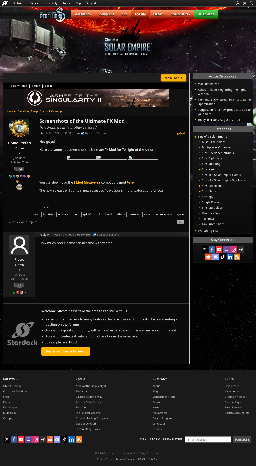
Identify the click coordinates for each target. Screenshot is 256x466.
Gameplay (83, 14)
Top (184, 234)
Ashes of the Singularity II (91, 386)
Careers (156, 402)
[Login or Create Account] (238, 3)
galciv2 (87, 214)
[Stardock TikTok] (222, 256)
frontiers (48, 214)
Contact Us (158, 423)
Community (50, 3)
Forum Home (19, 86)
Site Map (154, 459)
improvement (164, 214)
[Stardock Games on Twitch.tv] (226, 249)
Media (158, 14)
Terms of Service (125, 459)
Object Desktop (12, 386)
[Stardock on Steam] (240, 249)
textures (134, 214)
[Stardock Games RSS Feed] (237, 256)
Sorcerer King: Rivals (88, 429)
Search (36, 86)
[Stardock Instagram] (233, 249)
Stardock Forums (95, 133)
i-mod (108, 214)
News (66, 3)
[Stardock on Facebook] (212, 249)
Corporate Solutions (15, 391)
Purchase (206, 14)
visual (147, 214)
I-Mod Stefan (19, 142)
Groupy (7, 418)
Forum (140, 14)
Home (9, 111)
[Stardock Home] (5, 3)
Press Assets (159, 413)
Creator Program (162, 418)
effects (121, 214)
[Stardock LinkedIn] (230, 256)
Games (34, 3)
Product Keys (233, 402)
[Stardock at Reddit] (208, 256)
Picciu (19, 259)
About (156, 386)
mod (75, 214)
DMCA (141, 459)
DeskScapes (10, 407)
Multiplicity (9, 413)
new (35, 214)
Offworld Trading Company (92, 418)
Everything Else (26, 111)
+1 (19, 285)
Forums (157, 429)
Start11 (7, 397)
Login (48, 86)
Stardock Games (49, 111)
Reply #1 (45, 235)
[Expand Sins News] (200, 170)
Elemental (81, 391)
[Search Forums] (251, 3)
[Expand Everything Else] (195, 231)
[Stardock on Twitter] (204, 249)
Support (91, 3)
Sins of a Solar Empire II (89, 402)
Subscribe (242, 439)
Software (18, 3)
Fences (7, 402)
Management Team (164, 397)
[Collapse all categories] (249, 136)
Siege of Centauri (86, 423)
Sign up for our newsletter (161, 439)
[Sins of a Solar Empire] (128, 40)
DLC (124, 14)
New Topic (174, 78)
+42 (19, 168)
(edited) (181, 133)
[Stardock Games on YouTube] (219, 249)
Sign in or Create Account (65, 351)
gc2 (98, 214)
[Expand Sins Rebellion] (200, 186)
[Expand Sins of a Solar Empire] (195, 137)
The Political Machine (88, 413)
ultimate (63, 214)
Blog (78, 3)
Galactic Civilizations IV (89, 397)
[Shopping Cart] (245, 3)
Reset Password (234, 407)
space (180, 214)
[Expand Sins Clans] (200, 191)
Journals (106, 14)
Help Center (232, 386)
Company (159, 379)
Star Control (83, 407)
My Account (232, 391)
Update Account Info (237, 413)
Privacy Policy (104, 459)
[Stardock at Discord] (215, 256)
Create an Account (236, 397)
